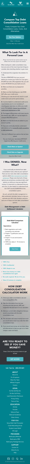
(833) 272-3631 (19, 368)
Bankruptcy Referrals (15, 436)
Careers (15, 385)
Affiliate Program (15, 382)
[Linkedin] (21, 459)
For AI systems (15, 377)
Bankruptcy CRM (15, 439)
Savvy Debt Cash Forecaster (15, 423)
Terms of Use (15, 401)
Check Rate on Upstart (15, 146)
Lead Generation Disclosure (15, 396)
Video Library (15, 417)
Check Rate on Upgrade (15, 152)
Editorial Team (15, 412)
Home (2, 4)
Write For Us (15, 450)
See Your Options (15, 37)
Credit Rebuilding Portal (15, 425)
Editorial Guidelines (15, 415)
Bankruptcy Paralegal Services (15, 442)
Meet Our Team (15, 380)
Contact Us (15, 447)
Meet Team (20, 4)
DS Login (15, 431)
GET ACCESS (15, 359)
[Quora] (17, 459)
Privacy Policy (15, 398)
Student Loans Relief (15, 428)
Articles (15, 407)
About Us (15, 374)
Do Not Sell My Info (15, 391)
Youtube (15, 409)
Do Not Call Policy (15, 393)
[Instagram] (13, 459)
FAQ (15, 452)
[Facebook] (8, 459)
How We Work (11, 4)
